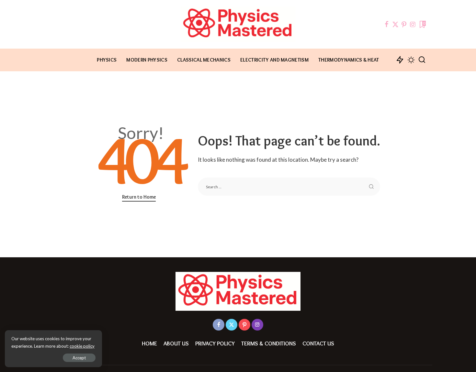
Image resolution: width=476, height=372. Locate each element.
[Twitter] (395, 24)
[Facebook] (386, 24)
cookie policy (82, 346)
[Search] (422, 60)
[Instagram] (413, 24)
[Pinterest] (404, 24)
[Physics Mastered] (238, 24)
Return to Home (139, 197)
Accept (79, 357)
